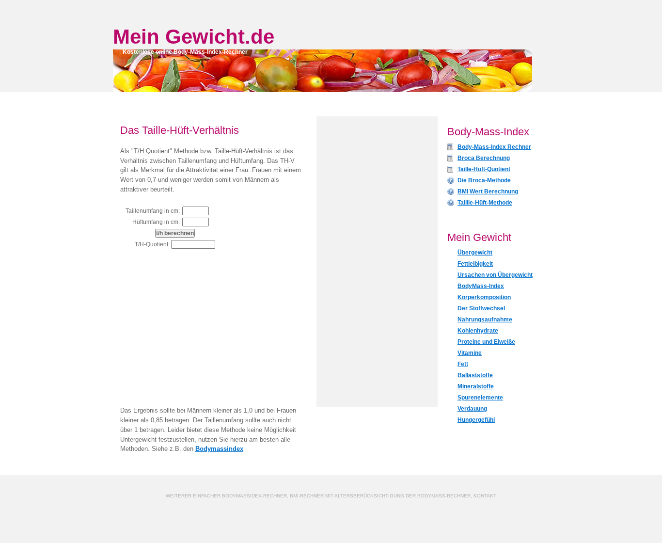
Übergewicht (474, 252)
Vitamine (469, 353)
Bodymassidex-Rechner (254, 495)
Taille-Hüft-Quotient (483, 169)
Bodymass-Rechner (444, 495)
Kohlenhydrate (477, 330)
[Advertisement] (201, 328)
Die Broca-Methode (484, 180)
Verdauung (472, 408)
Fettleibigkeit (475, 263)
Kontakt (484, 495)
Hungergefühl (476, 419)
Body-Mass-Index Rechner (494, 147)
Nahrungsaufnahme (484, 319)
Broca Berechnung (483, 158)
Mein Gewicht (179, 36)
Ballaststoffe (475, 375)
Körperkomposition (484, 297)
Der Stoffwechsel (481, 308)
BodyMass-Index (480, 286)
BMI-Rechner (307, 495)
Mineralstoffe (475, 386)
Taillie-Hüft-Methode (484, 202)
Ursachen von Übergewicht (495, 275)
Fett (462, 364)
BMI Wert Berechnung (487, 191)
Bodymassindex (219, 448)
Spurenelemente (480, 397)
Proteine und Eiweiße (486, 341)
